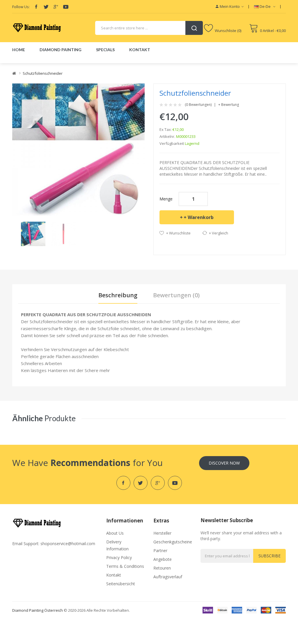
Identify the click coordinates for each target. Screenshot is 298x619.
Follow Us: (21, 6)
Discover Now (224, 463)
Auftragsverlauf (167, 576)
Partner (160, 550)
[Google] (56, 6)
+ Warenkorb (199, 217)
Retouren (162, 568)
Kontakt (113, 575)
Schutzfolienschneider (43, 73)
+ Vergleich (218, 233)
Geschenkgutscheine (172, 542)
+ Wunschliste (178, 233)
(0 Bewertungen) (198, 104)
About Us (115, 533)
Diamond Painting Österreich (37, 610)
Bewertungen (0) (176, 295)
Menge (166, 199)
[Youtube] (65, 6)
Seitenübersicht (120, 583)
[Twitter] (46, 6)
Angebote (162, 559)
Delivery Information (117, 545)
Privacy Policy (119, 557)
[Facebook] (36, 6)
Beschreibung (117, 295)
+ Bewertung (228, 104)
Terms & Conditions (125, 566)
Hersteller (162, 533)
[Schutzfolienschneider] (33, 233)
